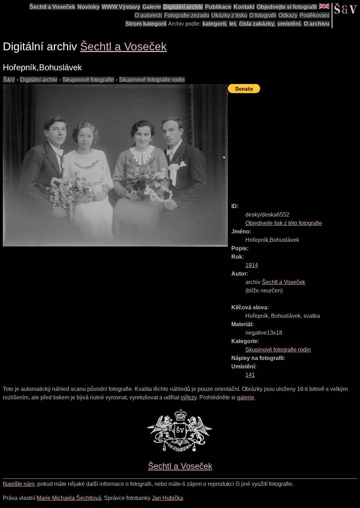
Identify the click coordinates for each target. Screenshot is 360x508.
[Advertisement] (294, 145)
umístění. (289, 24)
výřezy (189, 397)
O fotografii (262, 15)
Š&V (9, 80)
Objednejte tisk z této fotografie (283, 223)
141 (250, 375)
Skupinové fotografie (88, 80)
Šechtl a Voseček (52, 7)
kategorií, (214, 24)
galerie (245, 397)
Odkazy (287, 15)
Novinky (88, 7)
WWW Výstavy (121, 7)
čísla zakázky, (257, 24)
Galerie (151, 7)
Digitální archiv (183, 7)
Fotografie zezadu (186, 15)
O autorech (148, 15)
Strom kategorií (146, 24)
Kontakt (244, 7)
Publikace (218, 7)
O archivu (316, 24)
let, (233, 24)
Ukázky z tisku (229, 15)
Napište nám (18, 484)
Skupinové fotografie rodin (152, 80)
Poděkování (314, 15)
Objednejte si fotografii (287, 7)
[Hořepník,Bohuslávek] (115, 165)
